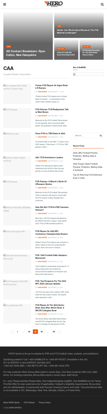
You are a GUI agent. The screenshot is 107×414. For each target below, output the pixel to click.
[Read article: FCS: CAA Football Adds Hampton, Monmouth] (17, 264)
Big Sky (61, 49)
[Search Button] (102, 4)
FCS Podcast (29, 402)
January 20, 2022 (56, 314)
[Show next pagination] (60, 331)
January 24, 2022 (56, 287)
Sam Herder (42, 92)
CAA (8, 46)
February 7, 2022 (56, 137)
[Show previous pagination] (12, 331)
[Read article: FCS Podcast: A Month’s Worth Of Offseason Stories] (17, 190)
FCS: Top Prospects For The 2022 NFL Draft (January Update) (50, 282)
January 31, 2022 (56, 213)
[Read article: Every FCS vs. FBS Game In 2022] (17, 142)
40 (42, 331)
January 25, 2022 (56, 261)
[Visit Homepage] (53, 4)
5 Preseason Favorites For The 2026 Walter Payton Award (91, 52)
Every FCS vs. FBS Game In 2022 (50, 133)
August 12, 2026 (64, 38)
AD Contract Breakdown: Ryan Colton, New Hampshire (25, 53)
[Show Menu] (4, 4)
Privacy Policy (45, 402)
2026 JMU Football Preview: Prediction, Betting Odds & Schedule (85, 155)
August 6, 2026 (64, 60)
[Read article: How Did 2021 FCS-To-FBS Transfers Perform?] (17, 216)
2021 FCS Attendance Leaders (49, 157)
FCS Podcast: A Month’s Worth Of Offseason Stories (50, 183)
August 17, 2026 (30, 60)
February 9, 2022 (56, 116)
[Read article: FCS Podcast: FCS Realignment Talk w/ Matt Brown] (17, 118)
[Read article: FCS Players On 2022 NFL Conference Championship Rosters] (17, 240)
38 (29, 331)
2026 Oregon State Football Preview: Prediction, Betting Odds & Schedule (87, 166)
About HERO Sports (11, 402)
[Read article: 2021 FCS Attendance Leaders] (17, 166)
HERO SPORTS (15, 407)
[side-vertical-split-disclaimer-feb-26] (88, 99)
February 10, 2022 (57, 92)
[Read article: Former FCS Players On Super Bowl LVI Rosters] (17, 94)
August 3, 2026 (89, 60)
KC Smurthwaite (14, 60)
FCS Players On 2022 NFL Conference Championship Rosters (51, 232)
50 (54, 331)
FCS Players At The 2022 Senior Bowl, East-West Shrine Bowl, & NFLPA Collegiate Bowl (49, 308)
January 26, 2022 (56, 237)
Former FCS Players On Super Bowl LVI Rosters (51, 86)
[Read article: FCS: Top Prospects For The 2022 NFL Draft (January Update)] (17, 290)
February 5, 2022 (56, 161)
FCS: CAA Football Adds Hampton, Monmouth (51, 256)
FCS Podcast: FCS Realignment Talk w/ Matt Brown (52, 110)
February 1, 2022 (56, 188)
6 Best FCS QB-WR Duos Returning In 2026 (66, 53)
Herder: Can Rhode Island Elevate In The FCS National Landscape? (77, 31)
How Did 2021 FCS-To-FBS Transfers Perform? (52, 208)
